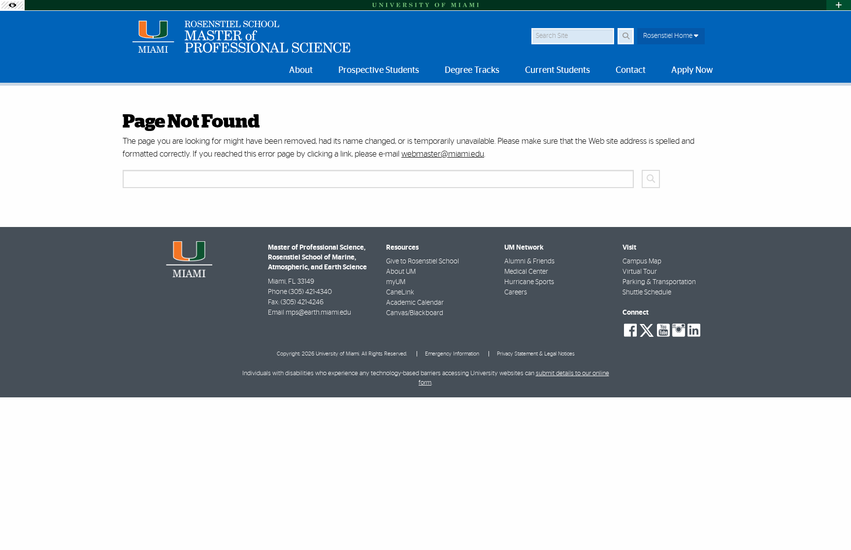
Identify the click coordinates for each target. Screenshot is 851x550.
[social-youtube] (663, 330)
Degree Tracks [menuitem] (472, 70)
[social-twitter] (647, 329)
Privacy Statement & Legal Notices (536, 353)
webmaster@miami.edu (442, 154)
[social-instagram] (678, 330)
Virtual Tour (639, 271)
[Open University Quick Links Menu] (838, 5)
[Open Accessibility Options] (12, 5)
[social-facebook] (630, 330)
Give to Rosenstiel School (422, 261)
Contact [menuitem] (631, 70)
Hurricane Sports (529, 282)
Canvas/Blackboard (414, 313)
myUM (395, 282)
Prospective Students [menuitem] (378, 70)
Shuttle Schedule (646, 292)
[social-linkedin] (693, 330)
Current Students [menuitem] (557, 70)
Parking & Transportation (659, 282)
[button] (829, 522)
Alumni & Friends (529, 261)
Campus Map (641, 261)
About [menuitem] (301, 70)
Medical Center (526, 271)
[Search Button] (626, 36)
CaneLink (400, 292)
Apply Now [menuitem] (692, 70)
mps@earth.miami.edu (318, 312)
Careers (515, 292)
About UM (401, 271)
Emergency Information (452, 353)
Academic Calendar (415, 302)
